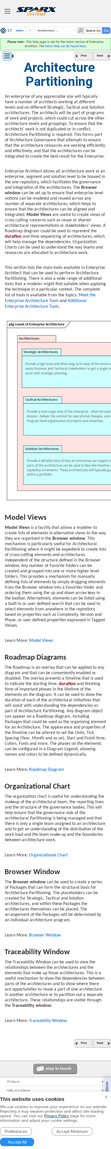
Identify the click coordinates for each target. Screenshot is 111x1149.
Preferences (16, 1131)
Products (13, 1081)
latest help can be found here (65, 46)
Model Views (41, 640)
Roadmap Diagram (46, 769)
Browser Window (45, 935)
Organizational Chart (48, 855)
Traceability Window (48, 1021)
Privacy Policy (56, 1116)
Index (20, 30)
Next (100, 55)
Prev (84, 55)
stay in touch (58, 1068)
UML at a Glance (18, 1090)
